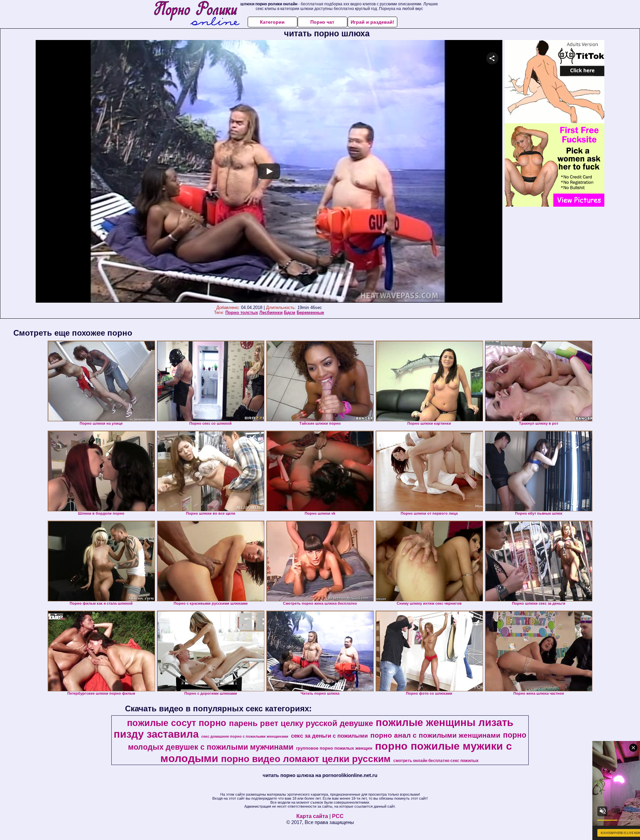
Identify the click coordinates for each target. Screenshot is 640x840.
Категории (272, 22)
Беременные (310, 312)
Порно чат (322, 22)
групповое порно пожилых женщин (334, 748)
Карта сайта (312, 816)
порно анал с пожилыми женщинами (435, 735)
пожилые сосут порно (176, 723)
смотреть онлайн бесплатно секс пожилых (436, 760)
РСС (338, 816)
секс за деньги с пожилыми (329, 735)
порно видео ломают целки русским (306, 759)
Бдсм (289, 312)
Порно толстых (241, 312)
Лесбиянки (271, 312)
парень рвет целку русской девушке (301, 723)
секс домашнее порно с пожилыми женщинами (244, 736)
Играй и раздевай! (372, 22)
